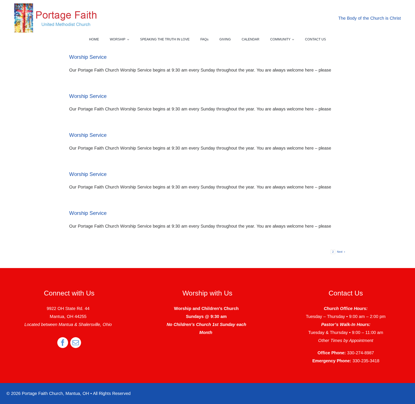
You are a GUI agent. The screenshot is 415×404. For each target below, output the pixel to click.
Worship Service (88, 57)
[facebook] (62, 342)
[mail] (75, 342)
